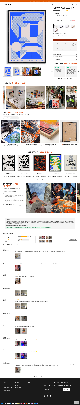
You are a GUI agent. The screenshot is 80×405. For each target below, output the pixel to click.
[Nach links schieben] (37, 179)
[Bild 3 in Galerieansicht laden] (27, 71)
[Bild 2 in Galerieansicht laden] (17, 71)
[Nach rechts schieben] (42, 179)
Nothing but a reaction (70, 173)
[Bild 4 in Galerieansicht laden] (36, 71)
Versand (54, 15)
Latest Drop (58, 401)
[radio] (56, 26)
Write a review (73, 239)
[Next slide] (78, 71)
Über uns (63, 401)
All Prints (17, 384)
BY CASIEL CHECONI (56, 10)
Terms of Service (7, 390)
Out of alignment (8, 173)
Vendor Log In (28, 385)
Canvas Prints (14, 117)
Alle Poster (41, 401)
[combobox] (65, 20)
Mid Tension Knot (55, 173)
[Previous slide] (52, 71)
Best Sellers (17, 385)
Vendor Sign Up (29, 384)
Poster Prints (7, 117)
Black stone (39, 173)
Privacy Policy (6, 385)
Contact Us (6, 384)
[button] (75, 4)
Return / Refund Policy (8, 387)
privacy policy (52, 392)
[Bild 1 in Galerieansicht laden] (7, 71)
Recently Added (18, 387)
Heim (37, 401)
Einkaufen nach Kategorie (49, 401)
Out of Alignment (24, 173)
